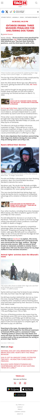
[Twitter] (15, 383)
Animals (15, 17)
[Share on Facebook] (3, 12)
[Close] (38, 12)
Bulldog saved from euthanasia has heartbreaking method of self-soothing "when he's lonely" (18, 366)
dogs (15, 39)
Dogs (22, 17)
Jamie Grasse (8, 34)
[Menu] (2, 3)
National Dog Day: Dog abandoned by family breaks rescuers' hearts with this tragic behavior (19, 352)
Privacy (20, 409)
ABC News (33, 84)
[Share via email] (11, 12)
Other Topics (6, 17)
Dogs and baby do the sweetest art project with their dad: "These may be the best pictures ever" (23, 205)
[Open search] (36, 3)
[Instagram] (25, 383)
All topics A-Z (20, 404)
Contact (20, 407)
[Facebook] (20, 383)
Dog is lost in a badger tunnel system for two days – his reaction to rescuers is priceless (24, 102)
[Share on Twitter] (7, 12)
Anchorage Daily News (9, 108)
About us (20, 414)
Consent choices (20, 411)
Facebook (16, 239)
